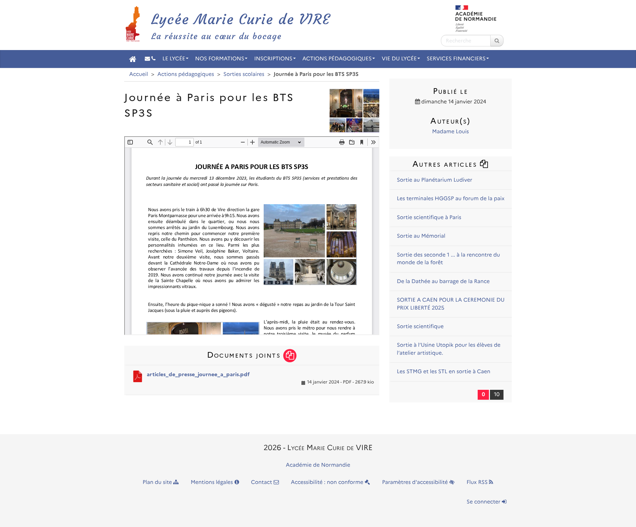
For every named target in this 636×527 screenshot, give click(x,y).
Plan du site (158, 482)
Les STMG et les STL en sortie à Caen (443, 372)
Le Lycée (173, 59)
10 (497, 394)
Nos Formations (219, 59)
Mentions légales (213, 482)
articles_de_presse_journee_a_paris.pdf (198, 374)
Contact (262, 482)
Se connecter (484, 502)
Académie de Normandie (318, 465)
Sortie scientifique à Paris (429, 217)
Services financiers (456, 59)
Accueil (138, 74)
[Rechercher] (497, 40)
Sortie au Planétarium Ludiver (434, 180)
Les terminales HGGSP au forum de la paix (450, 199)
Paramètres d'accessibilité (416, 482)
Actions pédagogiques (337, 59)
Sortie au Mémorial (421, 236)
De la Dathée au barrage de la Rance (443, 281)
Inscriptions (273, 59)
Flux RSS (477, 482)
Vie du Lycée (399, 59)
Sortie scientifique (420, 326)
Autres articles (446, 164)
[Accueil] (132, 59)
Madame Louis (450, 132)
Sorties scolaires (243, 74)
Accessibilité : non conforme (328, 482)
